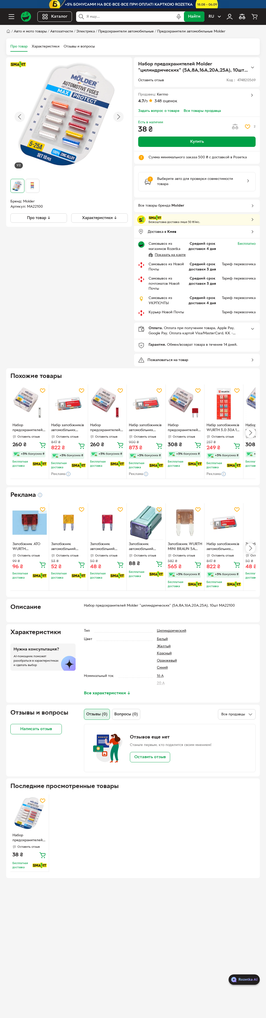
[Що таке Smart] (18, 64)
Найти (194, 17)
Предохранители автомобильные (126, 31)
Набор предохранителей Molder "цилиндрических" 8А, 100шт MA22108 (29, 428)
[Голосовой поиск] (179, 16)
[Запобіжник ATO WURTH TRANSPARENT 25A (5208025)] (29, 522)
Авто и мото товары (30, 31)
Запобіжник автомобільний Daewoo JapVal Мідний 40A (141, 547)
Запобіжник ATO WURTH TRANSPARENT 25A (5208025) (29, 547)
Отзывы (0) (97, 714)
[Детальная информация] (40, 495)
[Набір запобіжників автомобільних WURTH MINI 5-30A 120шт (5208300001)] (68, 403)
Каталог (59, 17)
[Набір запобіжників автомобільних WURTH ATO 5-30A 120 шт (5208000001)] (146, 403)
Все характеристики (107, 693)
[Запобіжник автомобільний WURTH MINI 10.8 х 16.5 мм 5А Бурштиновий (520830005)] (68, 522)
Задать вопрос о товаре (158, 111)
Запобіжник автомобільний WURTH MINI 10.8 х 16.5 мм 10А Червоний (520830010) (106, 547)
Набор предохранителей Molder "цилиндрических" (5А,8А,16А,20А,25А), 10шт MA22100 (28, 838)
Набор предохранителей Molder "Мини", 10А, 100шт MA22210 (183, 428)
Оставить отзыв (150, 757)
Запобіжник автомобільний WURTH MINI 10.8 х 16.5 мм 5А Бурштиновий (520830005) (67, 547)
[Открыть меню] (11, 16)
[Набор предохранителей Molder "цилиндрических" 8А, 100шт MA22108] (29, 403)
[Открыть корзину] (254, 16)
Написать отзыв (36, 729)
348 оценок (166, 101)
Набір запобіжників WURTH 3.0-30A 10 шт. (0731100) (223, 428)
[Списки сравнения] (242, 16)
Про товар (19, 46)
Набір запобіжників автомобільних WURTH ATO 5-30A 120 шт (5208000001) (145, 428)
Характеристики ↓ (99, 218)
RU (211, 16)
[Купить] (42, 445)
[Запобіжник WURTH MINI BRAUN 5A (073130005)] (185, 522)
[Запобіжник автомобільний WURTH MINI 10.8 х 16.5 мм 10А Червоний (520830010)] (107, 522)
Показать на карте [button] (170, 255)
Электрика (85, 31)
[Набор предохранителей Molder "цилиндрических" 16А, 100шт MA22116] (107, 403)
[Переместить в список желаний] (247, 126)
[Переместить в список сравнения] (235, 126)
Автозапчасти (61, 31)
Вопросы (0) (126, 714)
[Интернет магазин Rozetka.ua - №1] (26, 16)
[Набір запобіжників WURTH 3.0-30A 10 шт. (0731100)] (224, 403)
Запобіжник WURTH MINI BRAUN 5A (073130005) (185, 547)
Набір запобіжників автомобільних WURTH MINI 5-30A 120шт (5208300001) (68, 428)
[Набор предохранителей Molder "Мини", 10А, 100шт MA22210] (185, 403)
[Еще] (252, 67)
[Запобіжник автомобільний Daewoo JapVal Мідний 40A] (146, 522)
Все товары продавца (202, 111)
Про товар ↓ (39, 218)
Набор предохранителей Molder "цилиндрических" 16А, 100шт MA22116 (107, 428)
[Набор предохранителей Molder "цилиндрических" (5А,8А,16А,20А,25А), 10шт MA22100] (29, 814)
